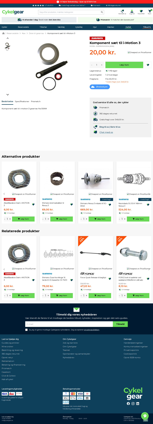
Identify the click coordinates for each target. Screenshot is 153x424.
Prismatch (36, 101)
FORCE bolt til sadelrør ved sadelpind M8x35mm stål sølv (131, 278)
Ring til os (104, 127)
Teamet (66, 350)
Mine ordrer (7, 346)
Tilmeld (120, 324)
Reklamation (8, 361)
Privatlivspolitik (131, 350)
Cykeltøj (78, 27)
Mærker (110, 27)
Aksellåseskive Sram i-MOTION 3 (16, 204)
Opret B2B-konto (132, 357)
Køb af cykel (7, 379)
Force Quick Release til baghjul (93, 277)
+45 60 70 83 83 (6, 418)
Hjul (94, 27)
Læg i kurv (124, 65)
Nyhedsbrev (68, 357)
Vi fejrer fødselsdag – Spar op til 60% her (78, 2)
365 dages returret (11, 354)
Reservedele (23, 27)
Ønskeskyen (101, 87)
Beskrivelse (7, 101)
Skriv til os (115, 127)
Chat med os (106, 132)
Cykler (4, 27)
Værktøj (61, 27)
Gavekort (6, 372)
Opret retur (7, 357)
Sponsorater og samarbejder (76, 354)
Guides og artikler (10, 343)
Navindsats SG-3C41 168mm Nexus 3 (130, 204)
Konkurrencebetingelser (136, 346)
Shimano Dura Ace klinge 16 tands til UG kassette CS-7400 (54, 278)
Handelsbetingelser (133, 343)
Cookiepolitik (130, 354)
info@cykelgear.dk (7, 420)
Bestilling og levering (12, 350)
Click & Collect (9, 376)
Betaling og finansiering (13, 365)
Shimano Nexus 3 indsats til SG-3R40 (93, 204)
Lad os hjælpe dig (10, 339)
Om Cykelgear (69, 339)
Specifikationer (22, 101)
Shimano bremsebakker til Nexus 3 (53, 204)
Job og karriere (70, 343)
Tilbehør (43, 27)
